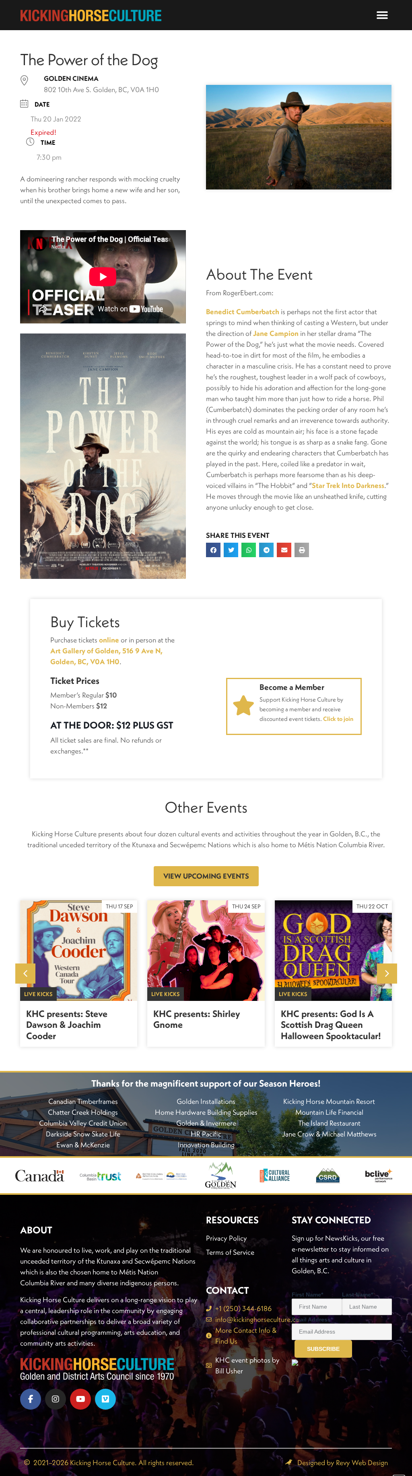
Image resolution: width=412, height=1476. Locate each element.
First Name (307, 1294)
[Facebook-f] (30, 1399)
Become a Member (292, 687)
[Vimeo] (105, 1399)
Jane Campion (276, 333)
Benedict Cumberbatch (242, 311)
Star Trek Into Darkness (348, 485)
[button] (382, 15)
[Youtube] (80, 1399)
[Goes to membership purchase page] (243, 706)
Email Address (312, 1319)
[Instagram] (55, 1399)
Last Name (357, 1294)
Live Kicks (38, 994)
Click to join (338, 719)
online (109, 639)
